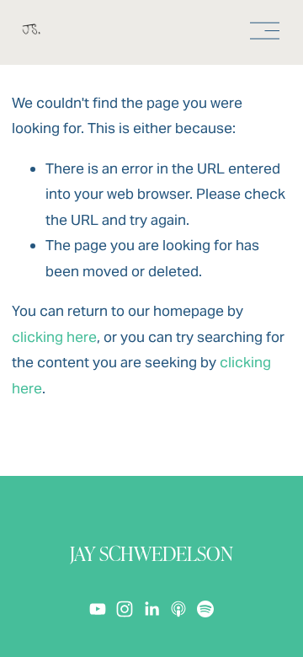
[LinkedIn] (151, 609)
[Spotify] (205, 609)
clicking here (54, 337)
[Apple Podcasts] (178, 609)
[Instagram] (124, 609)
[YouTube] (97, 609)
